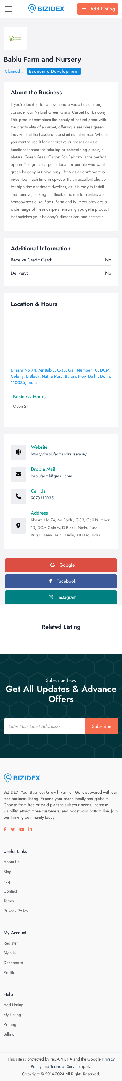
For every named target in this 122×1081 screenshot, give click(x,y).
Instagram (66, 597)
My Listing (12, 1014)
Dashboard (13, 963)
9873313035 (42, 498)
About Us (12, 862)
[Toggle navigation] (8, 8)
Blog (8, 871)
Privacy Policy (16, 911)
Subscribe (101, 726)
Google (66, 565)
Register (11, 943)
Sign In (10, 953)
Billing (9, 1034)
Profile (9, 972)
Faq (7, 881)
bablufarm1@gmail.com (51, 476)
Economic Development (54, 71)
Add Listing (102, 9)
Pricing (10, 1024)
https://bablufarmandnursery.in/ (59, 454)
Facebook (65, 581)
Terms (9, 901)
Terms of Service (65, 1066)
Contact (10, 891)
